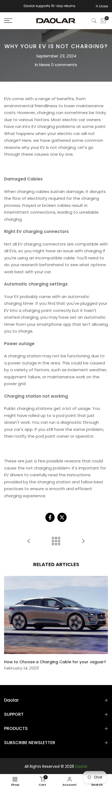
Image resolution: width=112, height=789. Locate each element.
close (103, 6)
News (44, 64)
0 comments (64, 64)
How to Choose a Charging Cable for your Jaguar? (55, 662)
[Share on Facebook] (50, 517)
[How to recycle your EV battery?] (83, 541)
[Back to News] (56, 541)
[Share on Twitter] (62, 517)
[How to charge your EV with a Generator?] (28, 541)
